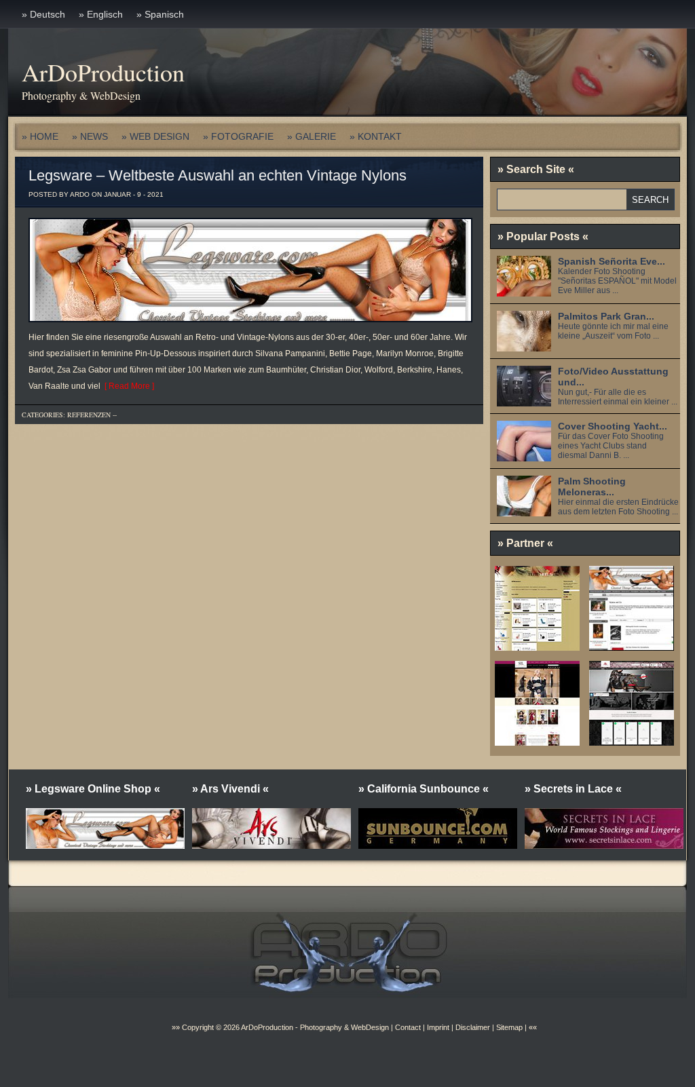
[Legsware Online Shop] (631, 646)
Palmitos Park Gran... (606, 316)
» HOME (40, 136)
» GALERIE (311, 136)
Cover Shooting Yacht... (612, 426)
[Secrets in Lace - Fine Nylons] (537, 741)
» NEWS (90, 136)
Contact (408, 1027)
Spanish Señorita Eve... (611, 261)
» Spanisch (160, 14)
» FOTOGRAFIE (238, 136)
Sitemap (508, 1027)
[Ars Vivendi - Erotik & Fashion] (631, 741)
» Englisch (101, 14)
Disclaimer (472, 1027)
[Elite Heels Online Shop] (537, 646)
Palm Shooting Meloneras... (592, 486)
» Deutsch (43, 14)
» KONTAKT (376, 136)
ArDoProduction (103, 72)
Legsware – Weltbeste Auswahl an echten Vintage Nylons (218, 175)
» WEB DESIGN (155, 136)
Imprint (438, 1027)
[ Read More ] (127, 386)
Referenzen (89, 414)
